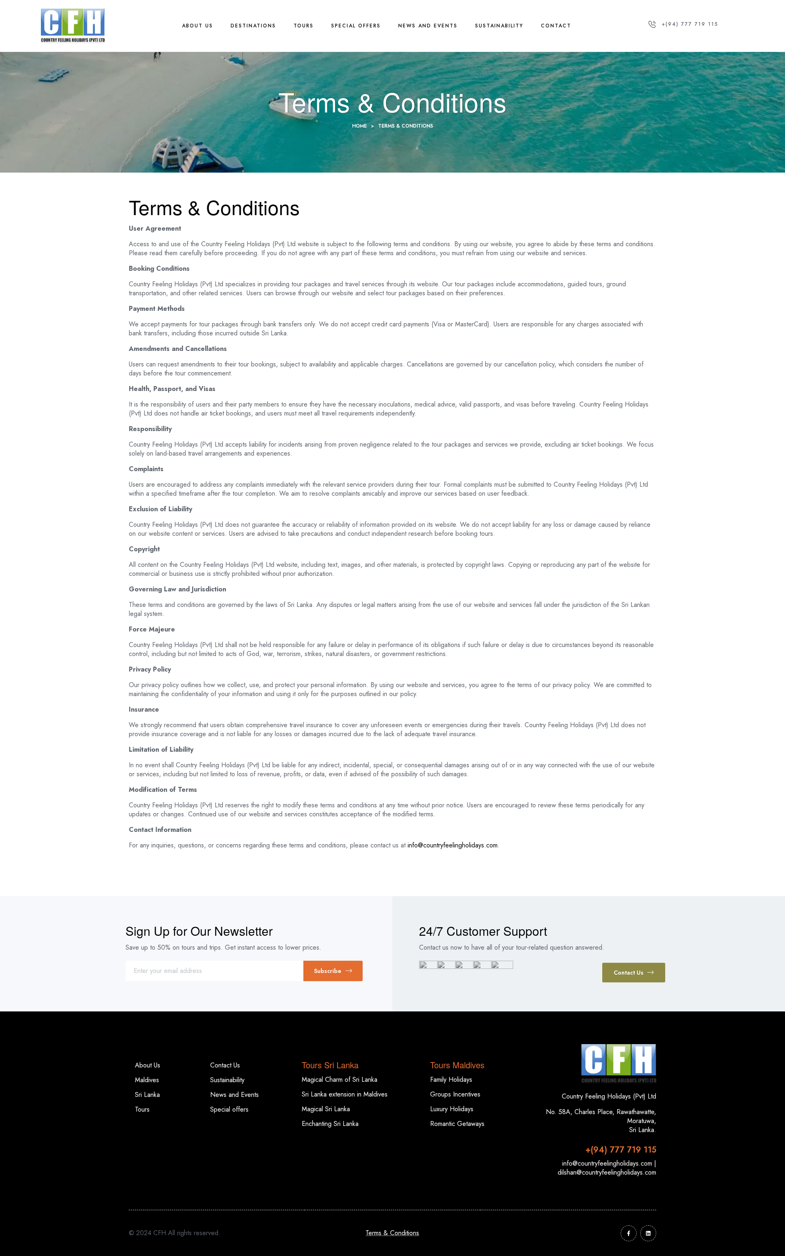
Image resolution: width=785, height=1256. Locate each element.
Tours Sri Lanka (330, 1065)
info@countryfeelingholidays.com (453, 845)
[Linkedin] (648, 1233)
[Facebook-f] (629, 1233)
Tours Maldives (457, 1065)
